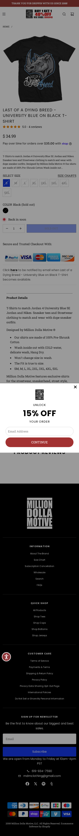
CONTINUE (39, 442)
